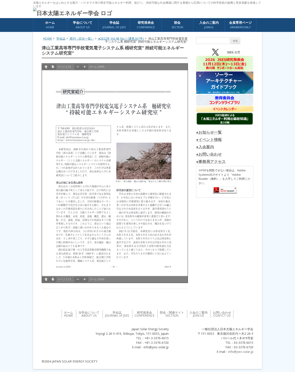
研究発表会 (146, 24)
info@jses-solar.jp (240, 352)
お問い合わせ (222, 313)
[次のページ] (53, 66)
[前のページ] (46, 66)
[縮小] (78, 66)
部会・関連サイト (172, 313)
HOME (47, 38)
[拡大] (84, 66)
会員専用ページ (240, 24)
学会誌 (60, 38)
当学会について (89, 313)
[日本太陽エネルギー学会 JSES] (72, 13)
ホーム (50, 24)
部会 (177, 24)
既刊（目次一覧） (81, 38)
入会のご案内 (209, 24)
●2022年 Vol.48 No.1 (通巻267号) (120, 38)
